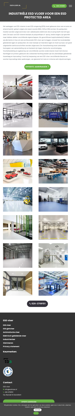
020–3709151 (39, 304)
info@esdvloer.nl (11, 389)
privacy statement (44, 407)
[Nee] (36, 413)
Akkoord (37, 410)
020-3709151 (60, 6)
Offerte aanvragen (36, 66)
